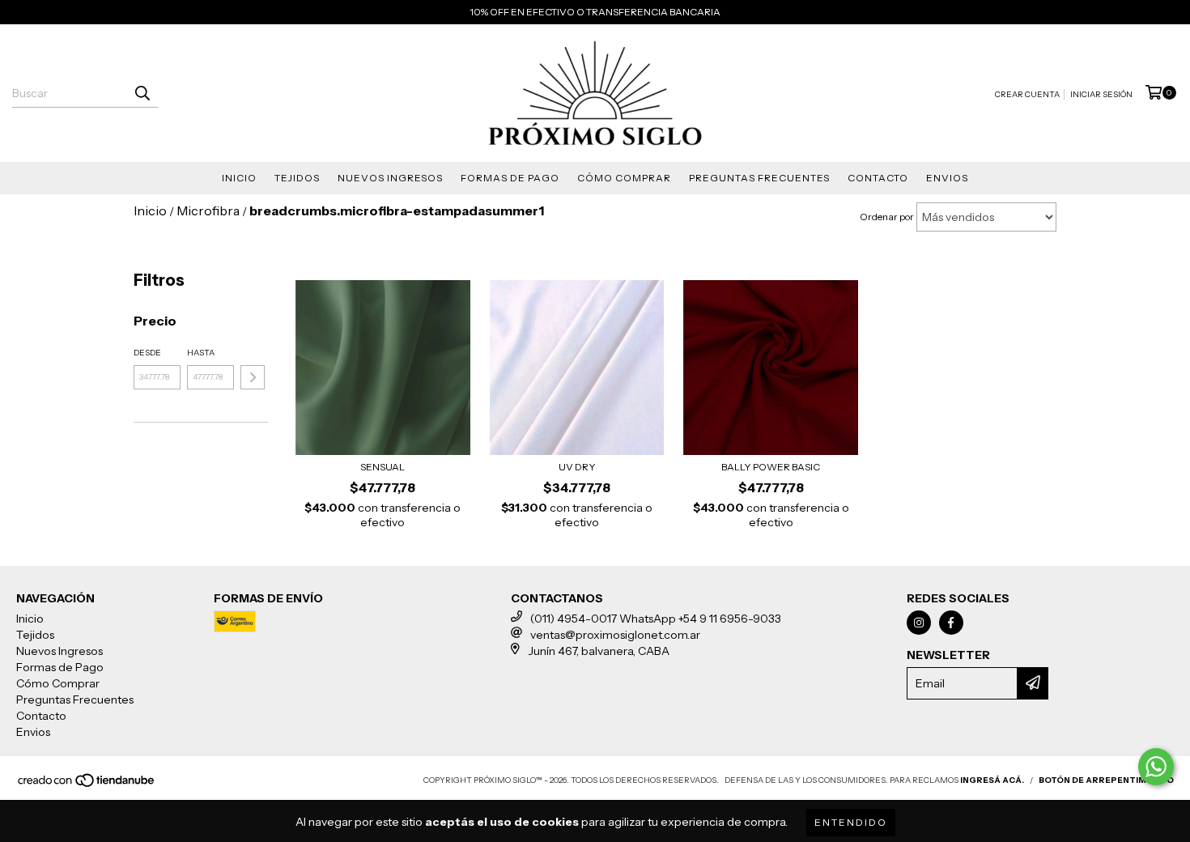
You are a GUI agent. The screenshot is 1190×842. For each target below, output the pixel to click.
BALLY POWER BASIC (770, 467)
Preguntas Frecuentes (759, 178)
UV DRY (577, 467)
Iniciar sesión (1101, 94)
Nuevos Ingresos (390, 178)
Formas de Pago (510, 178)
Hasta (201, 352)
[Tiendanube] (87, 785)
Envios (947, 178)
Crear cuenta (1027, 94)
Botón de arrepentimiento (1106, 780)
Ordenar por (887, 216)
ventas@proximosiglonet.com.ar (615, 634)
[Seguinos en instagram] (919, 622)
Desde (147, 352)
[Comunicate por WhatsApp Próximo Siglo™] (1156, 766)
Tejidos (297, 178)
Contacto (878, 178)
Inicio (239, 178)
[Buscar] (141, 93)
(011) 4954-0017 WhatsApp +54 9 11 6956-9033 (655, 618)
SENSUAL (382, 467)
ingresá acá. (992, 780)
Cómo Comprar (624, 178)
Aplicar (252, 377)
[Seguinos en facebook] (951, 622)
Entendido (850, 822)
